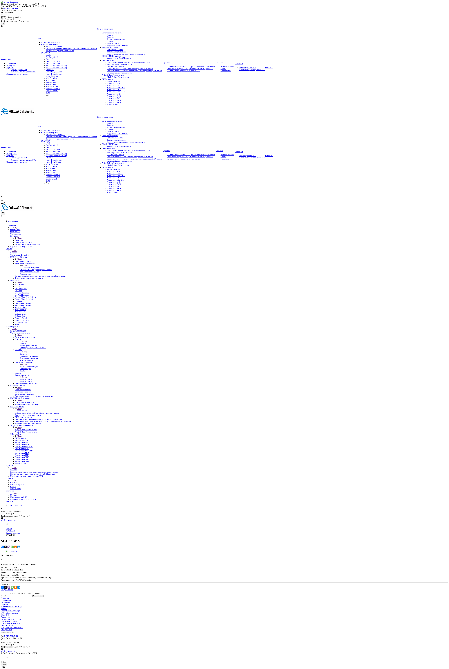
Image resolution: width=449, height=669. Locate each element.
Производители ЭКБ (19, 70)
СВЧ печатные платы (115, 67)
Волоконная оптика (110, 48)
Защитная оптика (113, 43)
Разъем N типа (112, 104)
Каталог (39, 38)
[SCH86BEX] (11, 551)
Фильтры (110, 37)
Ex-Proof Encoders (53, 63)
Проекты (166, 63)
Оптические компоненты (112, 33)
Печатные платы (108, 60)
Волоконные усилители (116, 52)
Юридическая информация (16, 74)
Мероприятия (226, 71)
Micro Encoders (52, 76)
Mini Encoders (51, 78)
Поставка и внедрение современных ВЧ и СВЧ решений (190, 69)
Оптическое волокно (115, 50)
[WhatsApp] (12, 547)
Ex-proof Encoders (53, 61)
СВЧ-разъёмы (107, 79)
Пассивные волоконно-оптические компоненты (126, 54)
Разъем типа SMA (114, 102)
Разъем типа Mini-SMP (116, 92)
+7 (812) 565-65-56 (10, 8)
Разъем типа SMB (114, 100)
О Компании (6, 59)
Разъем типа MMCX (115, 85)
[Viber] (8, 547)
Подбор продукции (105, 29)
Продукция (5, 617)
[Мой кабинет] (2, 26)
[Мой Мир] (18, 547)
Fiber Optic (50, 70)
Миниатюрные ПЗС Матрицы (119, 58)
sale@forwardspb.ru (8, 520)
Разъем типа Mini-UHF (116, 88)
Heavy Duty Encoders (54, 72)
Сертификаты (11, 65)
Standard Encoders (53, 87)
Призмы (110, 41)
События (219, 63)
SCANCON (45, 53)
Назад (15, 228)
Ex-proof (49, 59)
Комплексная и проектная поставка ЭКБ (183, 71)
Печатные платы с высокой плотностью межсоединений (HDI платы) (134, 71)
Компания (5, 598)
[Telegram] (7, 525)
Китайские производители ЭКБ (23, 72)
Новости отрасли (227, 67)
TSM (48, 93)
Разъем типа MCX (114, 94)
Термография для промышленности (60, 51)
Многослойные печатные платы (119, 73)
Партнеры (10, 68)
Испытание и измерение (55, 47)
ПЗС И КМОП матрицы (111, 56)
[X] (5, 547)
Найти (4, 664)
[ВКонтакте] (2, 547)
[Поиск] (3, 23)
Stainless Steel (51, 82)
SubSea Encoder (52, 91)
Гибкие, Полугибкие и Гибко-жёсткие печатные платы (128, 62)
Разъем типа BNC (114, 83)
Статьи (223, 69)
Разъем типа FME (114, 96)
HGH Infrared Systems (49, 44)
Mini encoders (51, 80)
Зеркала (110, 35)
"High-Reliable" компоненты (113, 75)
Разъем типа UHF (114, 90)
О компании (11, 63)
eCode (48, 55)
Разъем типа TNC (114, 81)
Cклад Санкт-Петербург (50, 42)
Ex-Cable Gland (52, 57)
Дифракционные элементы (117, 45)
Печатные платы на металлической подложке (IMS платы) (130, 69)
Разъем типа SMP (114, 98)
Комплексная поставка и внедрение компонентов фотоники (191, 67)
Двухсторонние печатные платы (119, 64)
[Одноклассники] (15, 547)
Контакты (269, 68)
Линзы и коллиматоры (116, 39)
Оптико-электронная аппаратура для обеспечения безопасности (71, 49)
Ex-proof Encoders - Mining (56, 65)
